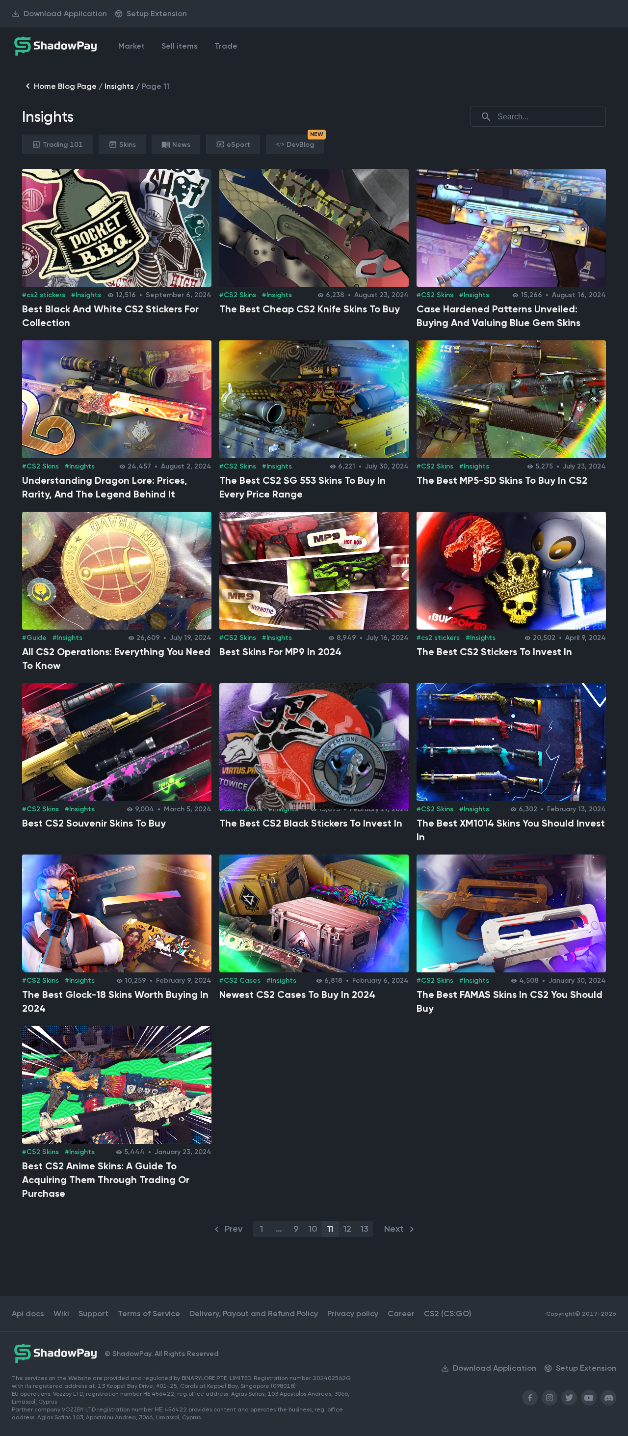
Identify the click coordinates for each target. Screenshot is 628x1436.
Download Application (65, 13)
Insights (119, 86)
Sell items (179, 46)
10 (313, 1228)
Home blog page (65, 86)
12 (347, 1228)
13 (364, 1228)
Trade (225, 46)
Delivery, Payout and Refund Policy (253, 1313)
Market (131, 46)
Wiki (61, 1313)
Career (401, 1313)
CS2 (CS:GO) (447, 1313)
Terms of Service (149, 1313)
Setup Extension (157, 13)
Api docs (28, 1313)
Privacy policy (352, 1313)
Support (93, 1313)
